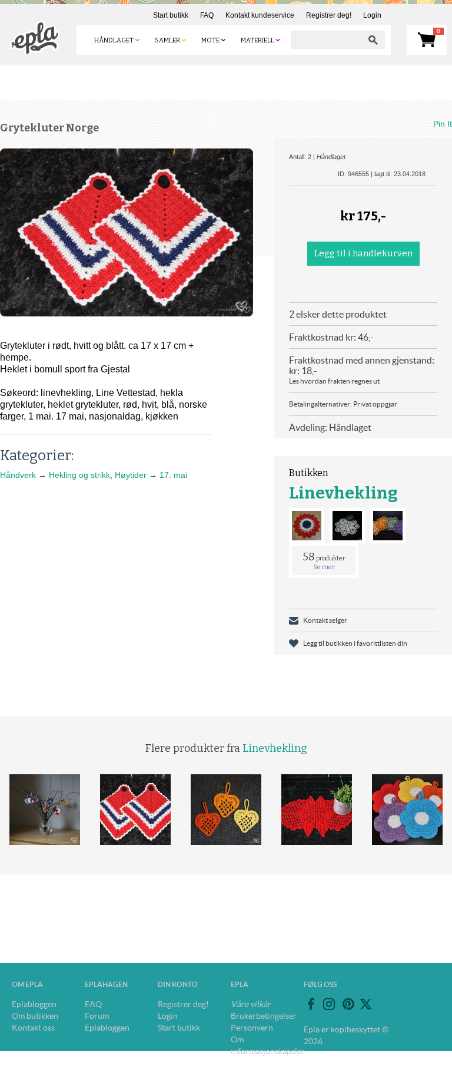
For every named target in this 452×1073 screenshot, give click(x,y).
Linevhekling (343, 493)
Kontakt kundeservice (259, 15)
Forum (97, 1016)
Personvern (252, 1027)
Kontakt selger (325, 620)
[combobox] (326, 40)
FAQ (207, 15)
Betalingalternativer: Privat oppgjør (343, 404)
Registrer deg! (328, 15)
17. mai (173, 475)
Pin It (442, 123)
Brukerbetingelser (264, 1016)
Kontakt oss (33, 1027)
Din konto (178, 984)
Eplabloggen (34, 1004)
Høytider (131, 475)
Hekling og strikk (79, 475)
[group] (126, 232)
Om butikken (35, 1016)
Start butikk (170, 15)
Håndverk (18, 475)
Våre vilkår (251, 1004)
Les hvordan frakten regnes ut (334, 381)
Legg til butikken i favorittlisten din (355, 643)
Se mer (324, 567)
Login (372, 15)
